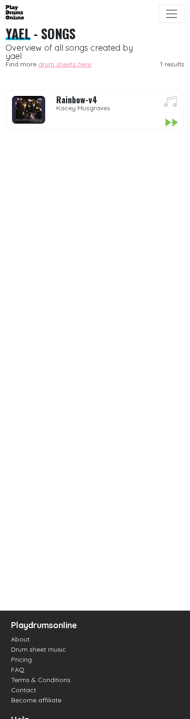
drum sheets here (64, 64)
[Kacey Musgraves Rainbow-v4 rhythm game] (171, 123)
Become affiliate (36, 700)
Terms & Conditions (41, 680)
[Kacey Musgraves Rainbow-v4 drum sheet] (170, 103)
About (20, 639)
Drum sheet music (38, 649)
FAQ (17, 670)
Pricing (21, 659)
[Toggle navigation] (171, 14)
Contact (23, 690)
